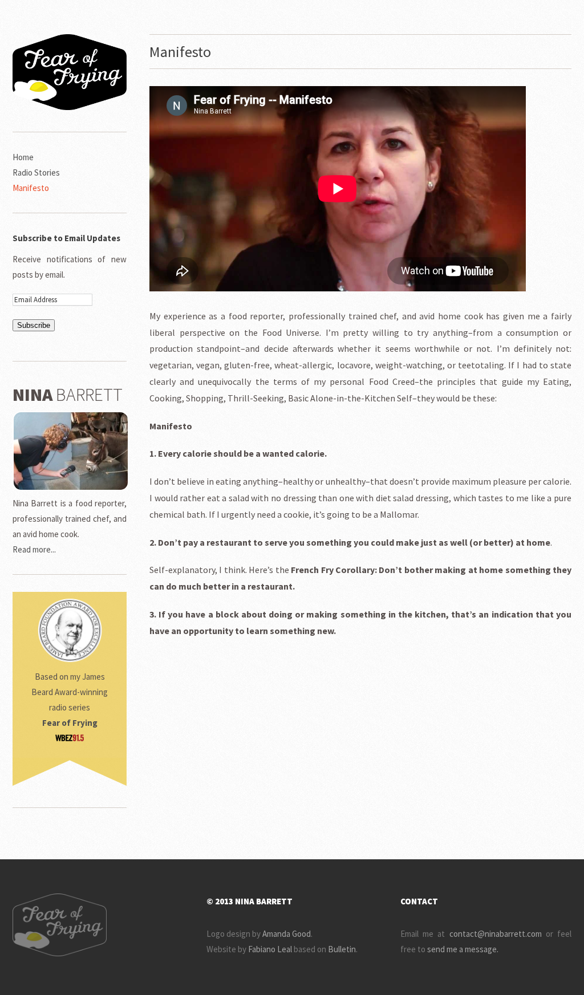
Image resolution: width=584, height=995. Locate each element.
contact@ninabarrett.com (495, 933)
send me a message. (462, 949)
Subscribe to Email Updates (66, 238)
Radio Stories (36, 172)
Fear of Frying (70, 722)
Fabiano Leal (270, 949)
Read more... (34, 549)
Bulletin (342, 949)
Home (23, 157)
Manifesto (31, 187)
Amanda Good (286, 933)
